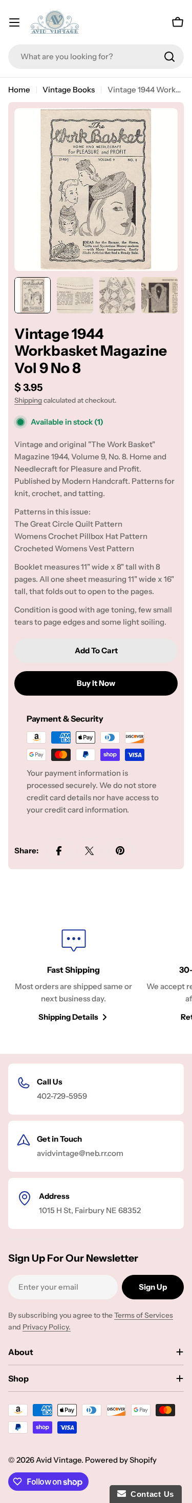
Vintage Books (68, 89)
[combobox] (96, 56)
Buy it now (96, 683)
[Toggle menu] (14, 22)
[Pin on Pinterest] (120, 851)
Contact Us (150, 1494)
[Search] (169, 57)
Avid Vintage (58, 1460)
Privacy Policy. (47, 1327)
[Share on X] (89, 851)
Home (19, 89)
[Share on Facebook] (59, 851)
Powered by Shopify (121, 1460)
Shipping (28, 400)
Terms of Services (143, 1315)
